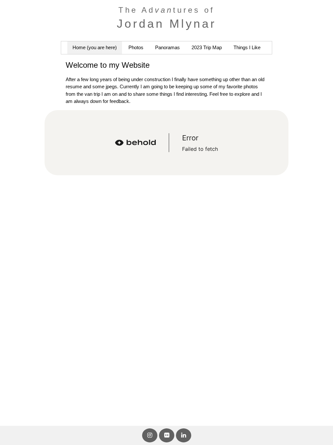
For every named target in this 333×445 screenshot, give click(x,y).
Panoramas (167, 47)
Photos (135, 47)
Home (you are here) (95, 47)
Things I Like (246, 47)
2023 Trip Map (207, 47)
